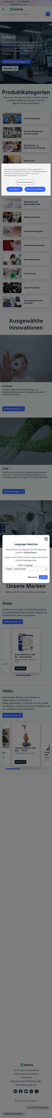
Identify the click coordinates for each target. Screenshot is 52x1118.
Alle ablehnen (15, 189)
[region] (26, 180)
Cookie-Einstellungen (25, 182)
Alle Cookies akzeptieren (35, 189)
